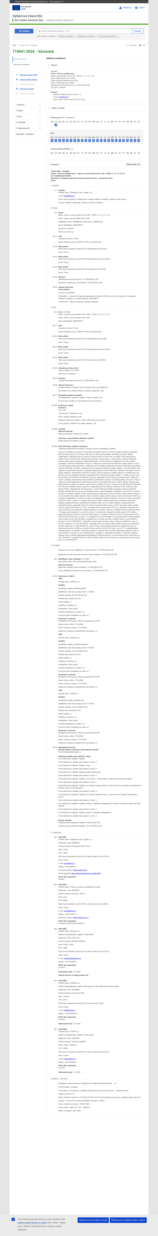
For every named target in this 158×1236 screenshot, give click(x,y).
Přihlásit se (127, 8)
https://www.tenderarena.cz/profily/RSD (86, 873)
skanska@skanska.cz (72, 958)
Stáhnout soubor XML (28, 75)
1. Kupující (20, 105)
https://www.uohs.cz (81, 918)
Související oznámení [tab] (21, 64)
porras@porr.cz (70, 1059)
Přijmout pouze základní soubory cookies (128, 1220)
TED (14, 45)
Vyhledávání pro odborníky (86, 36)
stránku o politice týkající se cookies (32, 1223)
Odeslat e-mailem (27, 89)
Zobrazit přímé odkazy (29, 80)
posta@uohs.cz (70, 911)
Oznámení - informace (25, 134)
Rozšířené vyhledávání (66, 36)
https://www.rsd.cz (80, 870)
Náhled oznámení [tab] (20, 59)
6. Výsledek (20, 122)
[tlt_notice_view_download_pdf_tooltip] (52, 140)
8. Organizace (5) (23, 128)
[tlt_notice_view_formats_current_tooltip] (139, 164)
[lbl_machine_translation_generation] (72, 149)
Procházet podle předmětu (107, 36)
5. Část (19, 117)
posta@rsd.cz (64, 97)
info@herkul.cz (69, 1010)
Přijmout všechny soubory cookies (93, 1220)
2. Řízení (19, 111)
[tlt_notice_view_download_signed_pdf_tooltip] (56, 124)
